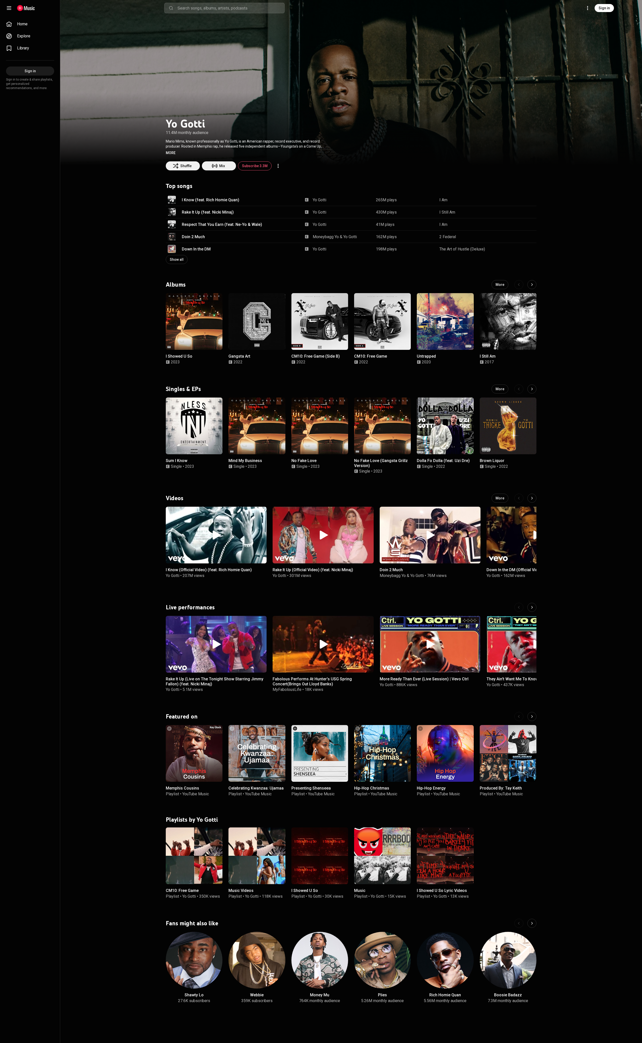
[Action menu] (278, 165)
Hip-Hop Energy (431, 788)
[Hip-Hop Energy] (445, 753)
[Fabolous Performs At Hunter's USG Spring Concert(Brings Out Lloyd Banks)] (323, 644)
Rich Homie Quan (445, 995)
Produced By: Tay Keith (501, 788)
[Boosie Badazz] (508, 960)
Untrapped (426, 356)
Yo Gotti (319, 200)
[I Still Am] (508, 321)
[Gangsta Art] (256, 321)
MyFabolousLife (287, 689)
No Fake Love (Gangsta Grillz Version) (381, 463)
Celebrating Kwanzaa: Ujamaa (256, 788)
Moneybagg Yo (326, 236)
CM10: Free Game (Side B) (315, 356)
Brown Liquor (492, 460)
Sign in (604, 8)
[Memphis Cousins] (194, 753)
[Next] (532, 284)
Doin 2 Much (193, 236)
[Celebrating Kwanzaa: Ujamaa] (256, 753)
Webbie (257, 995)
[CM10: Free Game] (382, 321)
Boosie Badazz (508, 995)
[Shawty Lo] (194, 960)
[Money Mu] (319, 960)
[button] (171, 153)
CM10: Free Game (370, 356)
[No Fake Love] (319, 426)
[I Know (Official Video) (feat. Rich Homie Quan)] (216, 535)
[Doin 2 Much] (430, 535)
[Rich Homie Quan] (445, 960)
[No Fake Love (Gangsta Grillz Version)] (382, 426)
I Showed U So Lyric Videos (442, 890)
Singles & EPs (183, 388)
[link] (30, 24)
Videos (174, 497)
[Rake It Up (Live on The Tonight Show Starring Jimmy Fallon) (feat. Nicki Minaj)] (216, 644)
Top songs (179, 185)
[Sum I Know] (194, 426)
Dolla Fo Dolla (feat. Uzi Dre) (443, 460)
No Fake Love (303, 460)
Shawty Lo (194, 995)
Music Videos (241, 890)
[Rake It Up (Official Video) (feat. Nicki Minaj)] (323, 535)
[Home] (26, 8)
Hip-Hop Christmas (371, 788)
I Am (443, 200)
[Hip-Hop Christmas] (382, 753)
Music (359, 890)
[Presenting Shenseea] (319, 753)
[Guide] (9, 8)
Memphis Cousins (182, 788)
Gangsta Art (239, 356)
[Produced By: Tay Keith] (508, 753)
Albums (176, 284)
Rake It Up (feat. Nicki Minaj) (208, 212)
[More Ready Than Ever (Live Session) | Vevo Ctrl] (430, 644)
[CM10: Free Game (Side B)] (319, 321)
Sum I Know (176, 460)
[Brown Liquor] (508, 426)
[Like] (507, 199)
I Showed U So (179, 356)
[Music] (382, 855)
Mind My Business (245, 460)
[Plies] (382, 960)
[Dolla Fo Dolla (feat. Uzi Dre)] (445, 426)
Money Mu (319, 995)
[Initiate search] (171, 8)
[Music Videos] (256, 855)
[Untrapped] (445, 321)
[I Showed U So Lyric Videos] (445, 855)
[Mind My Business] (256, 426)
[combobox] (231, 8)
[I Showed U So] (194, 321)
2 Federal (447, 236)
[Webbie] (256, 960)
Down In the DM (196, 249)
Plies (382, 995)
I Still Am (447, 212)
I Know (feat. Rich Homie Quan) (210, 200)
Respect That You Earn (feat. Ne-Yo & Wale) (222, 224)
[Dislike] (516, 199)
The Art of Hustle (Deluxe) (462, 249)
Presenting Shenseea (311, 788)
